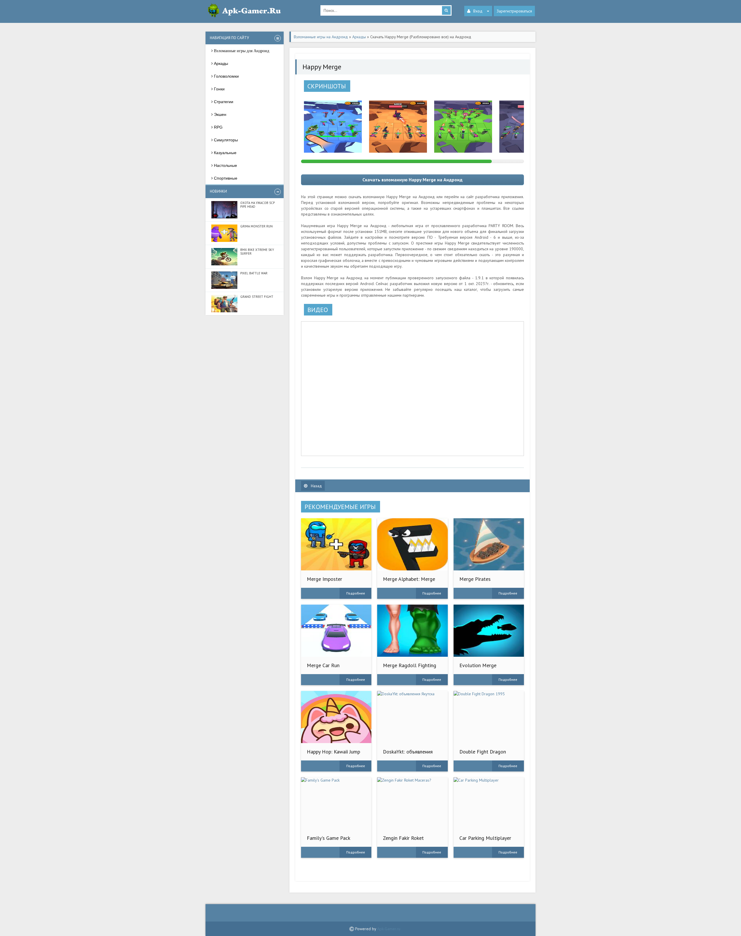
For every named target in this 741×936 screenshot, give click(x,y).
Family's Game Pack (328, 838)
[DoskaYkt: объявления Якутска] (412, 717)
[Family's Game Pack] (336, 803)
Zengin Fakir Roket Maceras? (403, 841)
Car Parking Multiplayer (485, 838)
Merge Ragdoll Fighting (409, 665)
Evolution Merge (477, 665)
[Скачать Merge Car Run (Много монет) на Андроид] (336, 631)
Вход (478, 11)
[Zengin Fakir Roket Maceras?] (412, 803)
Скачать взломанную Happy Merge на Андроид (412, 180)
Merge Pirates (475, 579)
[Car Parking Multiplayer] (489, 803)
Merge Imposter (324, 579)
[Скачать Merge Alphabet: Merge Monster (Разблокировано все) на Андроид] (412, 544)
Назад (316, 485)
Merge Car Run (323, 665)
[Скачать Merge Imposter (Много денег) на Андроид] (336, 544)
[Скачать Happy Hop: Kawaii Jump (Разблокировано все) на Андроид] (336, 717)
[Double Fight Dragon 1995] (489, 717)
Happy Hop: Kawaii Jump (333, 751)
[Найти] (446, 10)
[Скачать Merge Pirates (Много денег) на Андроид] (489, 544)
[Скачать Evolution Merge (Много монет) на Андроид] (489, 631)
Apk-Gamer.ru (388, 928)
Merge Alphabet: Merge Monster (409, 582)
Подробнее (355, 593)
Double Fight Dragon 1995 (482, 754)
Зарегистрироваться (514, 11)
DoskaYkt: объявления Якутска (408, 754)
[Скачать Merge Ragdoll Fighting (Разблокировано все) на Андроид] (412, 631)
